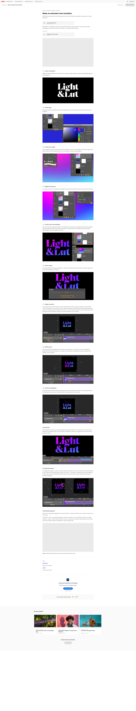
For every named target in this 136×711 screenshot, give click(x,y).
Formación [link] (4, 5)
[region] (45, 625)
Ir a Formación (68, 642)
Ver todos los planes (120, 4)
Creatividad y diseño (9, 1)
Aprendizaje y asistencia (38, 1)
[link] (4, 5)
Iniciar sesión (132, 1)
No (77, 596)
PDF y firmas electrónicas (18, 1)
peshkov (44, 567)
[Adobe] (3, 1)
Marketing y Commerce (28, 1)
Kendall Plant (45, 563)
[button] (127, 1)
